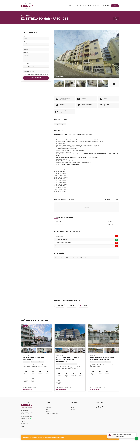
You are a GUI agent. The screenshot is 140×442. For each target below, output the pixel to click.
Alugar (76, 5)
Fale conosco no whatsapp (136, 438)
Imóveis (28, 15)
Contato (96, 5)
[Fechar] (134, 435)
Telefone (25, 47)
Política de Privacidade (52, 413)
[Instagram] (101, 5)
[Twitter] (105, 5)
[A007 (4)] (70, 83)
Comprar (83, 5)
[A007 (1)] (59, 83)
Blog (89, 5)
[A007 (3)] (81, 83)
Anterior (107, 199)
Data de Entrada (26, 63)
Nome (24, 36)
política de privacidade (58, 437)
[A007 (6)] (103, 83)
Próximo (115, 199)
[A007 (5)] (92, 83)
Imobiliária (68, 5)
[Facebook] (103, 5)
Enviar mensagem (35, 78)
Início (22, 15)
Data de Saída (26, 69)
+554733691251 (25, 418)
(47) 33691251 (25, 423)
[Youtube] (107, 5)
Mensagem (25, 52)
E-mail (24, 41)
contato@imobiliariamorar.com (28, 428)
